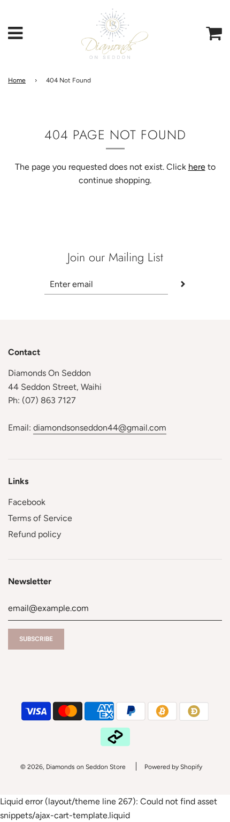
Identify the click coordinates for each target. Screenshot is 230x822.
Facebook (26, 502)
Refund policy (34, 534)
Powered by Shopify (173, 767)
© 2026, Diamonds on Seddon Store (73, 767)
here (196, 167)
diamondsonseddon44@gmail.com (99, 428)
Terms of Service (40, 518)
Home (17, 80)
